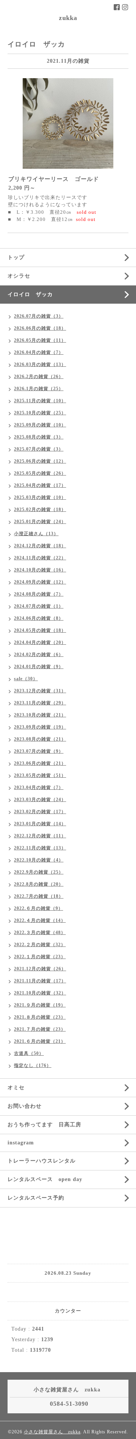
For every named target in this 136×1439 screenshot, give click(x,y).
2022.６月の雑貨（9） (38, 908)
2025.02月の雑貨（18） (40, 509)
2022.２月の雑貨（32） (40, 944)
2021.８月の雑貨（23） (40, 1017)
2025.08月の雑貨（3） (38, 437)
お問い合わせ (25, 1106)
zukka (68, 18)
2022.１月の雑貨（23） (40, 956)
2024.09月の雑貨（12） (40, 582)
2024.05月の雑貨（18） (40, 630)
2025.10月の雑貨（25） (40, 412)
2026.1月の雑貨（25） (38, 388)
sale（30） (26, 678)
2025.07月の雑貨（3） (38, 449)
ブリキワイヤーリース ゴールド (53, 179)
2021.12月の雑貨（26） (40, 968)
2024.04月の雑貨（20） (40, 642)
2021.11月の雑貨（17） (40, 981)
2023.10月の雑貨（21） (40, 715)
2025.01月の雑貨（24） (40, 521)
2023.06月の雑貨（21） (40, 763)
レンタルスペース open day (45, 1179)
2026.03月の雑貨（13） (40, 364)
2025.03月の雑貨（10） (40, 497)
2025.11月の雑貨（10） (40, 400)
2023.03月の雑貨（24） (40, 799)
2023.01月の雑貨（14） (40, 823)
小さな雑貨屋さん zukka (52, 1431)
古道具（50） (29, 1053)
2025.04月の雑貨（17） (40, 485)
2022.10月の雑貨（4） (38, 860)
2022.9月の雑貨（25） (38, 872)
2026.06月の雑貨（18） (40, 328)
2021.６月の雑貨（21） (40, 1041)
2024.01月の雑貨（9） (38, 666)
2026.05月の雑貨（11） (40, 340)
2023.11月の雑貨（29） (40, 703)
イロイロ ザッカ (30, 294)
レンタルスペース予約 (36, 1198)
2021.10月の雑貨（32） (40, 993)
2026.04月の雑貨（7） (38, 352)
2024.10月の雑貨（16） (40, 570)
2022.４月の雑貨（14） (40, 920)
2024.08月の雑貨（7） (38, 594)
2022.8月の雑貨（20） (38, 884)
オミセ (16, 1087)
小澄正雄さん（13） (36, 533)
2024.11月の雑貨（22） (40, 557)
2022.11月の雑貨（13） (40, 848)
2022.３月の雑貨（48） (40, 932)
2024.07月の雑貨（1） (38, 606)
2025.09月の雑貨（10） (40, 425)
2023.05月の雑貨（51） (40, 775)
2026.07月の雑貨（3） (38, 316)
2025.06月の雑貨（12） (40, 461)
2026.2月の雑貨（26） (38, 376)
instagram (21, 1143)
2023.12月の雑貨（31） (40, 690)
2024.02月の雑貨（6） (38, 654)
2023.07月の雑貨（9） (38, 751)
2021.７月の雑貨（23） (40, 1029)
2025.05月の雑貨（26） (40, 473)
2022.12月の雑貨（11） (40, 835)
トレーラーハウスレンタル (42, 1161)
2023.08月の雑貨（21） (40, 739)
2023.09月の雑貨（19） (40, 727)
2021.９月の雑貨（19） (40, 1005)
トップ (16, 257)
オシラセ (19, 276)
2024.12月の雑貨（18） (40, 545)
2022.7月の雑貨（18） (38, 896)
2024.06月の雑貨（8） (38, 618)
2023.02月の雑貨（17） (40, 811)
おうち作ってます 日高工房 (44, 1124)
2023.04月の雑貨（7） (38, 787)
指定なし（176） (32, 1065)
